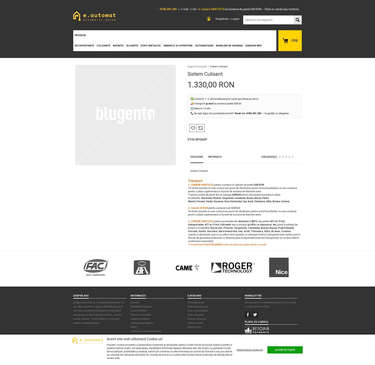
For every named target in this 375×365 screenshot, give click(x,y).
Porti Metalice (151, 45)
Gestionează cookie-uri (250, 349)
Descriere (196, 156)
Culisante (103, 45)
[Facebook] (248, 315)
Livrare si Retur (138, 310)
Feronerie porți (196, 302)
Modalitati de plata (141, 306)
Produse (80, 35)
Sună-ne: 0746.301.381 (248, 113)
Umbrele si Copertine (178, 45)
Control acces (195, 322)
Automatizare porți (198, 306)
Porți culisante (195, 314)
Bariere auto (194, 327)
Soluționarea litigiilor (142, 322)
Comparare (200, 128)
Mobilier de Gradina (229, 45)
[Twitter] (255, 315)
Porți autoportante (198, 310)
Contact (134, 302)
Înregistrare (222, 18)
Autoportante (84, 45)
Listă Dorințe (193, 128)
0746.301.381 (168, 9)
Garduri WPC (253, 45)
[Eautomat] (94, 16)
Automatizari (204, 45)
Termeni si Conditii (140, 314)
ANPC (133, 327)
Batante (118, 45)
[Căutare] (298, 19)
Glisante (132, 45)
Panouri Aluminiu (197, 318)
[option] (125, 115)
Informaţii (215, 156)
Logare (235, 18)
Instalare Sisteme (140, 318)
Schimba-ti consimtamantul (145, 331)
